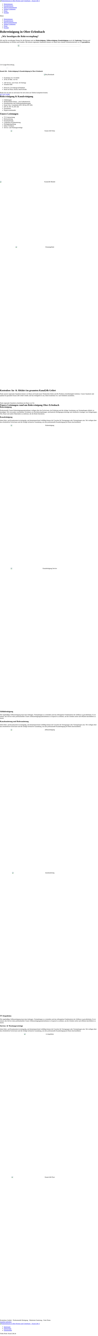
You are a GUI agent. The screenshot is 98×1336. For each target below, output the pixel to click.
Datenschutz (7, 1328)
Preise (5, 11)
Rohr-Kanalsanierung (10, 7)
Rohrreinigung (8, 4)
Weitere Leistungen (10, 9)
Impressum (7, 1327)
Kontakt (6, 12)
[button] (49, 16)
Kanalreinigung (8, 6)
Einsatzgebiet (8, 1330)
